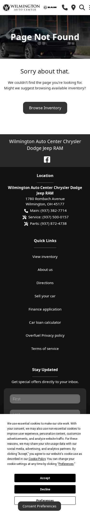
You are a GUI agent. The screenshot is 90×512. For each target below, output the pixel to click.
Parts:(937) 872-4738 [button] (48, 223)
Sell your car (45, 295)
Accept (45, 478)
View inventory (45, 256)
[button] (65, 7)
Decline (45, 489)
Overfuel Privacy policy (45, 335)
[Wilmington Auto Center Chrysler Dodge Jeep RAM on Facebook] (45, 159)
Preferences (45, 500)
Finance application (45, 309)
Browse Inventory (45, 107)
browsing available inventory (59, 87)
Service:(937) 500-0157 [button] (48, 216)
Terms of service (45, 348)
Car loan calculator (45, 322)
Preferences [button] (66, 464)
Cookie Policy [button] (37, 459)
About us (45, 269)
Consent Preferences (39, 506)
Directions (45, 282)
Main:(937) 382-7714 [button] (48, 210)
